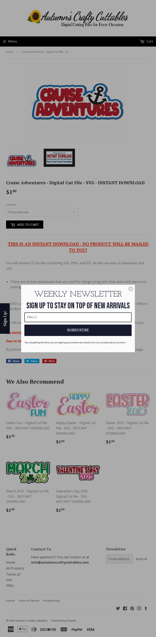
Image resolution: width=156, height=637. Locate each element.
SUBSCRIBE (78, 330)
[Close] (130, 288)
